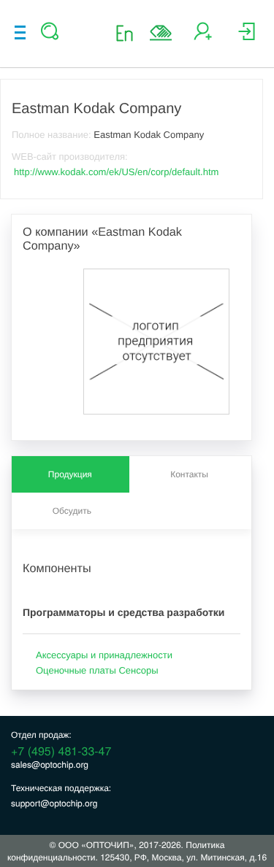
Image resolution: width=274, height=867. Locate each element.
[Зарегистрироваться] (203, 36)
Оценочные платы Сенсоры (97, 670)
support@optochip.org (54, 803)
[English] (128, 32)
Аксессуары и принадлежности (104, 655)
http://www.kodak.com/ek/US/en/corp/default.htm (116, 171)
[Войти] (246, 36)
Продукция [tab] (70, 474)
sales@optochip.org (49, 764)
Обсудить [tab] (72, 511)
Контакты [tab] (189, 474)
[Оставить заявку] (161, 33)
